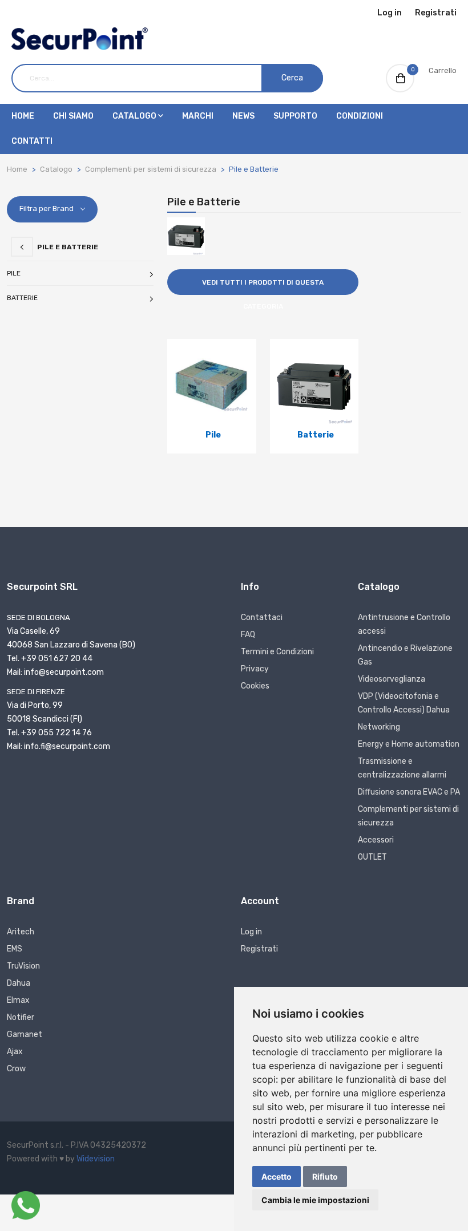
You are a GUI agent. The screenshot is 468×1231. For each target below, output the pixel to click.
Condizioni (359, 116)
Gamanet (24, 1034)
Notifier (20, 1017)
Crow (16, 1069)
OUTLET (372, 857)
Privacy (255, 669)
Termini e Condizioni (277, 652)
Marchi (197, 116)
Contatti (32, 141)
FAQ (248, 634)
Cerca (292, 78)
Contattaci (262, 617)
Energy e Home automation (408, 744)
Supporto (295, 116)
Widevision (95, 1159)
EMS (14, 949)
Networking (379, 727)
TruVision (23, 966)
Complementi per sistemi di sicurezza (150, 169)
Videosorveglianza (391, 679)
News (243, 116)
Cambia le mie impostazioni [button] (315, 1200)
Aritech (20, 932)
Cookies (255, 686)
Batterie (22, 298)
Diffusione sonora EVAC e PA (409, 792)
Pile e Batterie (254, 169)
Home (22, 116)
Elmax (18, 1000)
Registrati (436, 13)
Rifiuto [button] (325, 1176)
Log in (389, 13)
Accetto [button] (276, 1176)
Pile (14, 273)
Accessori (376, 840)
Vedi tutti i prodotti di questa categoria (263, 286)
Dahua (18, 983)
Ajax (15, 1051)
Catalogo (135, 116)
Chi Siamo (73, 116)
